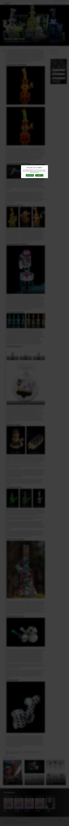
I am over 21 (30, 175)
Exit (39, 175)
